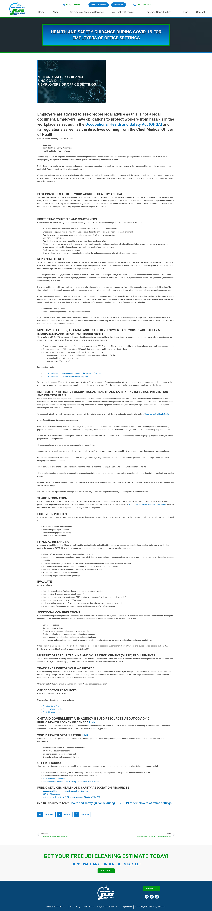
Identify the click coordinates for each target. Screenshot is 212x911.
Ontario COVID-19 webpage (54, 706)
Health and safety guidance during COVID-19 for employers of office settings (121, 803)
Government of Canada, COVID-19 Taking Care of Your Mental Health (71, 782)
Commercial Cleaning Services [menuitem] (87, 12)
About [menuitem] (56, 12)
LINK (92, 722)
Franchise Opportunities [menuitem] (158, 12)
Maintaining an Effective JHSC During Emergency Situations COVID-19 (71, 797)
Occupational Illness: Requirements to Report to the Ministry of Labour (72, 373)
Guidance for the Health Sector (157, 414)
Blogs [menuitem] (185, 12)
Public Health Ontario (51, 712)
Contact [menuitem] (200, 12)
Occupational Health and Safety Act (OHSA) (124, 124)
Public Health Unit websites (54, 778)
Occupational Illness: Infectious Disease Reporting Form (66, 376)
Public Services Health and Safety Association (148, 504)
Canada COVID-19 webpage (54, 709)
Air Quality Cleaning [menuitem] (123, 12)
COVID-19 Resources (51, 794)
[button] (46, 814)
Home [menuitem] (41, 12)
